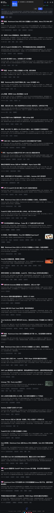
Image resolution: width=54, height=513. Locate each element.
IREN (25, 218)
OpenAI (15, 100)
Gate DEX (16, 451)
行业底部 (3, 242)
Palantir (7, 365)
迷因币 (25, 490)
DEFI (12, 414)
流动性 (30, 265)
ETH (10, 112)
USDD (7, 463)
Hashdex (7, 414)
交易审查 (18, 229)
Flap (10, 390)
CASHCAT (24, 30)
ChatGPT (12, 477)
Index (12, 88)
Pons (14, 390)
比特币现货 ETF (12, 182)
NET (21, 218)
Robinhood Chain (8, 30)
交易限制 (7, 229)
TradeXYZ (9, 53)
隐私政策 (34, 511)
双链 (17, 463)
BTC (7, 112)
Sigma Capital (13, 171)
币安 (26, 365)
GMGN (7, 88)
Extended (7, 291)
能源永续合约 (20, 53)
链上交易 (18, 402)
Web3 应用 (32, 328)
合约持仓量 (20, 502)
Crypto (10, 239)
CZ (5, 41)
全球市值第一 (8, 502)
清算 (18, 182)
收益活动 (21, 463)
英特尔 (7, 279)
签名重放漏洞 (17, 303)
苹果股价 (14, 502)
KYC (24, 159)
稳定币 (21, 41)
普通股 (15, 279)
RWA (19, 30)
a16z (7, 100)
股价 (12, 365)
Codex (9, 65)
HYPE (11, 135)
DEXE (13, 376)
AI (19, 100)
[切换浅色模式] (50, 2)
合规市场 (13, 159)
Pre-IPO (20, 194)
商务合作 (29, 511)
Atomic (7, 303)
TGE (21, 265)
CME (7, 147)
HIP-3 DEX (19, 159)
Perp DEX (22, 239)
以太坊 (26, 463)
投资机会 (8, 242)
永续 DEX (12, 314)
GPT (13, 65)
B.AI (5, 65)
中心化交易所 (12, 402)
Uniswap (15, 135)
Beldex (7, 171)
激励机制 (13, 265)
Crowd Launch (35, 388)
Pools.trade (29, 388)
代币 (18, 265)
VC (6, 239)
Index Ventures (8, 426)
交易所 (39, 239)
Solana (5, 77)
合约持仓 (20, 279)
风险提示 (39, 511)
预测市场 (27, 239)
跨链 (25, 451)
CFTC (15, 53)
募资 (14, 426)
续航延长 (27, 477)
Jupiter (10, 77)
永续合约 (23, 147)
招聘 (43, 511)
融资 (12, 437)
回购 (2, 267)
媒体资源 (24, 511)
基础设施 (26, 328)
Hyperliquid (12, 147)
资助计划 (21, 328)
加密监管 (12, 229)
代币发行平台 (22, 388)
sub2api (16, 124)
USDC (12, 303)
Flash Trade (18, 314)
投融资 (19, 171)
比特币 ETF (17, 414)
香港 (9, 41)
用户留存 (34, 265)
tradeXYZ (11, 194)
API (16, 65)
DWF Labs (8, 376)
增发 (11, 279)
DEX (17, 41)
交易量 (25, 265)
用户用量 (22, 477)
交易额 (19, 206)
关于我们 (19, 511)
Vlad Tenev (30, 30)
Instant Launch (20, 390)
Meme (3, 390)
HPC (5, 53)
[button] (52, 2)
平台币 (40, 265)
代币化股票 (17, 490)
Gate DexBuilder (9, 328)
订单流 (6, 267)
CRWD (17, 218)
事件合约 (15, 328)
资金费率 (15, 112)
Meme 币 (15, 30)
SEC (16, 194)
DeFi (7, 135)
